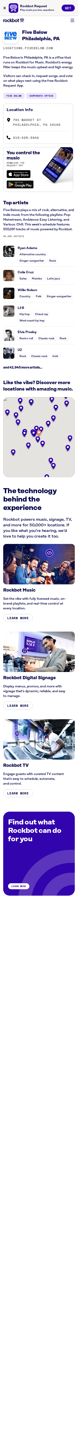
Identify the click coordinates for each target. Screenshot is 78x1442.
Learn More (18, 618)
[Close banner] (4, 8)
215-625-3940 (26, 137)
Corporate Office (41, 95)
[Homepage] (13, 20)
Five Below (13, 95)
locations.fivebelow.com (28, 48)
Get (68, 8)
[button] (39, 433)
